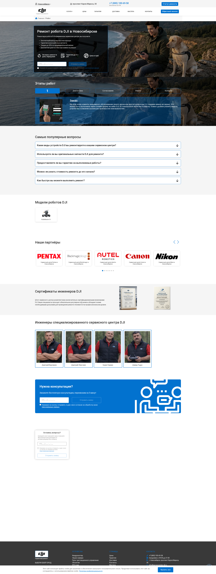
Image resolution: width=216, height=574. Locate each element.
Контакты (148, 11)
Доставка (116, 11)
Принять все (166, 570)
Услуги (69, 11)
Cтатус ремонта (170, 4)
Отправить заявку (77, 64)
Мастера (131, 11)
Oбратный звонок (170, 11)
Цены (84, 11)
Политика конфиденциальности (90, 571)
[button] (174, 242)
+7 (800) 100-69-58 (119, 3)
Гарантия (97, 11)
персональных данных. (92, 68)
